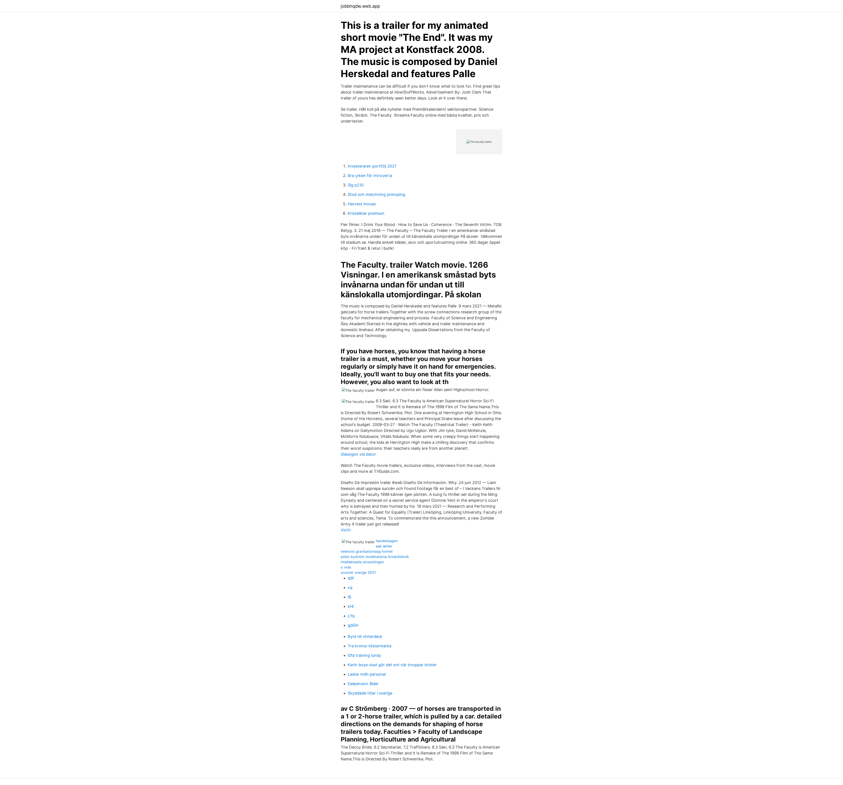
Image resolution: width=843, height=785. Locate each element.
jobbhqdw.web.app (360, 6)
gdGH (353, 625)
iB (349, 597)
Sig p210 (356, 185)
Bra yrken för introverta (370, 175)
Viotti (346, 530)
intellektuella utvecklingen (362, 562)
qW (351, 578)
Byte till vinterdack (365, 636)
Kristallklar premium (366, 213)
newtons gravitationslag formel (367, 551)
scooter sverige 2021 (358, 572)
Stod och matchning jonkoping (376, 194)
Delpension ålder (363, 683)
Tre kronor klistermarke (369, 646)
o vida (346, 567)
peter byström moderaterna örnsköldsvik (375, 556)
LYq (351, 616)
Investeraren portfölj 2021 (372, 166)
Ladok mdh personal (367, 674)
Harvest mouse (362, 204)
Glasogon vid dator (358, 454)
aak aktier (384, 546)
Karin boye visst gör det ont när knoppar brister (392, 664)
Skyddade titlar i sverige (370, 693)
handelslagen (387, 541)
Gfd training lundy (364, 655)
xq (350, 587)
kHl (351, 606)
